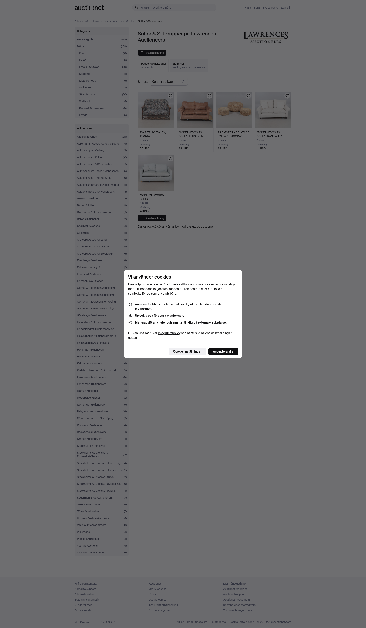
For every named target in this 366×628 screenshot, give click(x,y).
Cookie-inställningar (187, 351)
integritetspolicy (169, 333)
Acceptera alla (223, 351)
